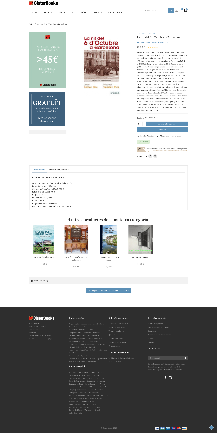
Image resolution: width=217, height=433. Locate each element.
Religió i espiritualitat (98, 359)
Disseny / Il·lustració (77, 335)
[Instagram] (155, 156)
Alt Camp (72, 372)
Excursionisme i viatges (78, 341)
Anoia (93, 372)
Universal (88, 410)
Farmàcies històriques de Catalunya (76, 258)
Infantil (93, 350)
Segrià (93, 404)
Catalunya (91, 381)
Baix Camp (86, 375)
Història (101, 344)
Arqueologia (74, 324)
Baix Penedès (88, 378)
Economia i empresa (77, 338)
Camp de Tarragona (77, 381)
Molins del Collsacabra (44, 257)
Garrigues (73, 387)
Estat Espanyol (91, 384)
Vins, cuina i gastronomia (87, 362)
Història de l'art (75, 347)
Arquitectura (98, 324)
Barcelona (100, 378)
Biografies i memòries (77, 330)
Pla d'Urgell (89, 398)
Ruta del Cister (88, 401)
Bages (100, 372)
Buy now (162, 130)
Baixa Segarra (74, 375)
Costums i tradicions (92, 333)
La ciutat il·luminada (141, 257)
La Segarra (73, 393)
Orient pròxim (93, 396)
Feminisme (94, 341)
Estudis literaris (93, 338)
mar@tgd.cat (50, 339)
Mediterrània (94, 393)
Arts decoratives (80, 327)
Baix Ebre (96, 375)
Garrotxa (83, 387)
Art (70, 327)
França (102, 384)
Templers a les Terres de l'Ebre (108, 258)
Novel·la (93, 353)
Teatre (71, 362)
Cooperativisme (75, 333)
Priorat (100, 398)
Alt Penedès (83, 372)
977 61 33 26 (46, 335)
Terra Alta (96, 407)
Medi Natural (74, 353)
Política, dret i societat (78, 359)
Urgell (97, 410)
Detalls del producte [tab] (59, 169)
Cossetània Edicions (146, 33)
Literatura (103, 350)
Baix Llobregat (74, 378)
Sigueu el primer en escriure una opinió (110, 290)
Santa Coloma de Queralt (78, 404)
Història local (89, 347)
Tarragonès (84, 407)
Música (84, 353)
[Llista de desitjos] (181, 10)
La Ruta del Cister (95, 390)
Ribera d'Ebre (74, 401)
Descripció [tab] (39, 169)
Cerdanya (101, 381)
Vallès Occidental (75, 413)
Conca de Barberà (76, 384)
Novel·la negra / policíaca (79, 356)
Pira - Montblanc (75, 398)
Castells (92, 330)
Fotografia (73, 344)
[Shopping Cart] (185, 10)
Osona (103, 396)
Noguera (81, 396)
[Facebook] (150, 156)
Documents (92, 335)
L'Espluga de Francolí (97, 387)
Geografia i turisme (88, 344)
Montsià (72, 396)
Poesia (94, 356)
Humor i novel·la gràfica (78, 350)
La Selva (83, 393)
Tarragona (73, 407)
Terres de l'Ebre (75, 410)
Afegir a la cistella (167, 124)
